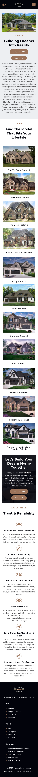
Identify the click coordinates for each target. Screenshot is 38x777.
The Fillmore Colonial (19, 197)
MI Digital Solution (27, 771)
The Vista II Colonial (19, 225)
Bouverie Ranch (19, 308)
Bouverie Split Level (19, 392)
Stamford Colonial (19, 336)
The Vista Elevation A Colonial (19, 252)
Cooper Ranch (19, 281)
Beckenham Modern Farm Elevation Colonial (19, 448)
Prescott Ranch (19, 363)
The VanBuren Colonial (19, 170)
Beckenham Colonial (19, 420)
